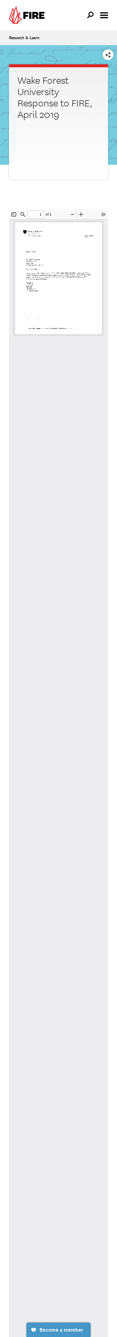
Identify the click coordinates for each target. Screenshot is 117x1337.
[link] (28, 15)
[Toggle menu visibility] (104, 15)
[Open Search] (90, 15)
